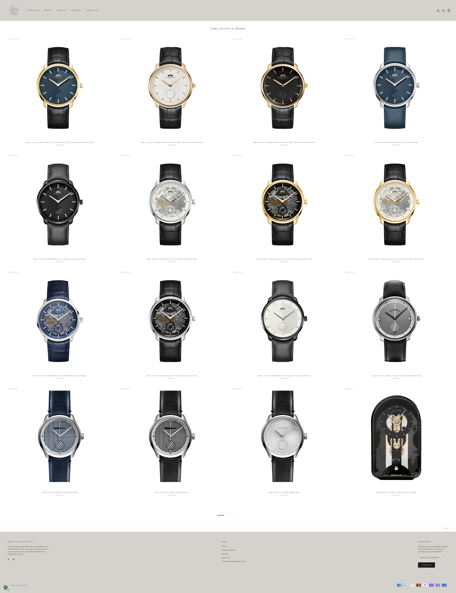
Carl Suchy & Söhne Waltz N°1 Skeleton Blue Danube (59, 376)
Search (224, 546)
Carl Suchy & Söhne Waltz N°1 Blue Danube (396, 142)
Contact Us (92, 10)
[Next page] (235, 513)
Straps (47, 10)
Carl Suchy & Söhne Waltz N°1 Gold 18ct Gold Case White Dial (172, 142)
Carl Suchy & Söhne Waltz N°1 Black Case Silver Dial (284, 376)
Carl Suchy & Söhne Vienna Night (172, 492)
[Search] (443, 10)
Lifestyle (61, 10)
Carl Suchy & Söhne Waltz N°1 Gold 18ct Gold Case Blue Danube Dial (59, 142)
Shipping (76, 10)
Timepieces (33, 10)
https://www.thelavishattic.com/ (233, 561)
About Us (224, 554)
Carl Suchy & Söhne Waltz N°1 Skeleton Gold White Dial (396, 259)
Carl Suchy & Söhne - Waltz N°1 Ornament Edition (396, 376)
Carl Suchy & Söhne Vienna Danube (59, 492)
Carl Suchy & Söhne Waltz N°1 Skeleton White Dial (172, 259)
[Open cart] (449, 10)
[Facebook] (8, 559)
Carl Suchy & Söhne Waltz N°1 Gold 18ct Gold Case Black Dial (284, 142)
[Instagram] (13, 559)
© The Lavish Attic (19, 585)
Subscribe (426, 565)
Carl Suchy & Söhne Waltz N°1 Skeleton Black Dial (172, 376)
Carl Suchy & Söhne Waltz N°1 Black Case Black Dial (59, 259)
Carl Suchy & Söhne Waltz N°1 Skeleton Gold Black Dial (284, 259)
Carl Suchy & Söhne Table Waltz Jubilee (396, 492)
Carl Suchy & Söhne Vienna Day (284, 492)
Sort (446, 528)
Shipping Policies (228, 550)
